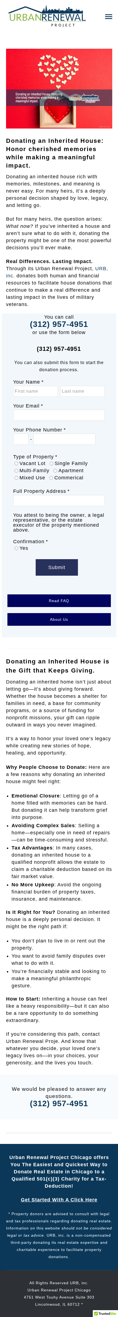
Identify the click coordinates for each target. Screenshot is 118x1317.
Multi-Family (34, 470)
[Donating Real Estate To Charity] (47, 15)
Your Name (26, 382)
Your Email (26, 406)
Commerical (68, 477)
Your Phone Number (37, 430)
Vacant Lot (32, 463)
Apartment (71, 470)
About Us (59, 619)
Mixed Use (32, 477)
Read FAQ (59, 601)
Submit (56, 567)
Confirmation (28, 541)
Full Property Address (39, 491)
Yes (23, 548)
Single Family (71, 463)
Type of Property (33, 457)
